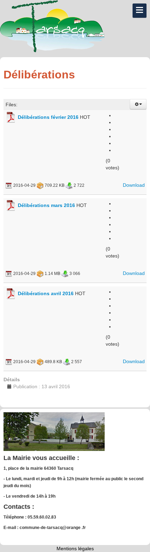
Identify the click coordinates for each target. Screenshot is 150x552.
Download (134, 185)
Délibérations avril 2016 (46, 293)
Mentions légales (75, 548)
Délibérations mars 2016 (46, 205)
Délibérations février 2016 (48, 117)
